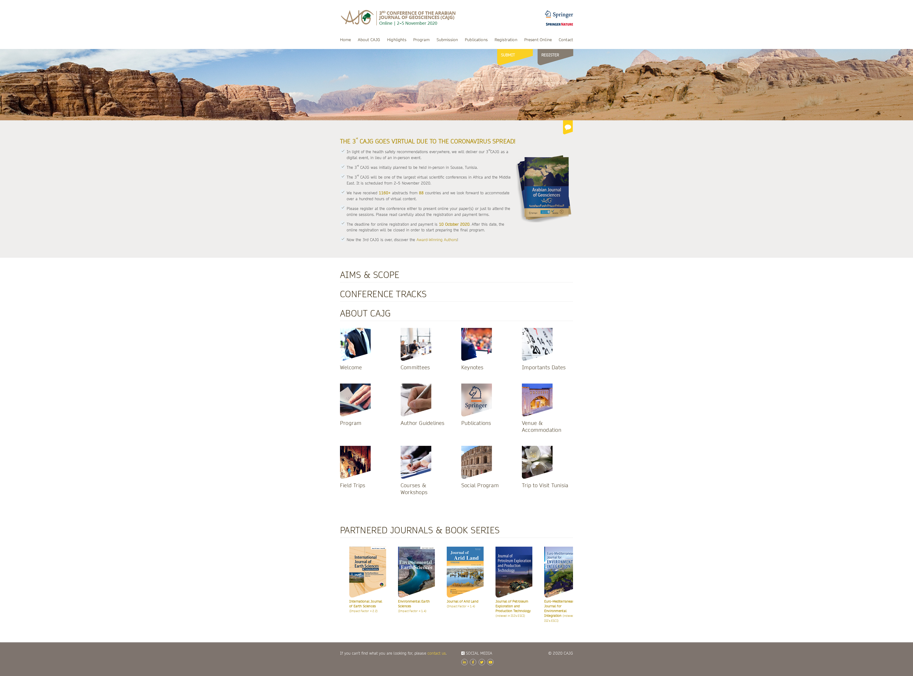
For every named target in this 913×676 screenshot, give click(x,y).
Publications (476, 40)
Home (345, 40)
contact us (436, 653)
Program (421, 40)
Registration (506, 40)
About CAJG (369, 40)
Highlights (396, 40)
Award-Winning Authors (437, 240)
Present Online (538, 40)
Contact (566, 40)
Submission (447, 40)
